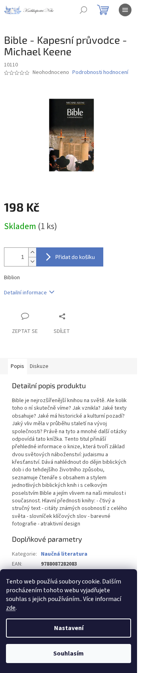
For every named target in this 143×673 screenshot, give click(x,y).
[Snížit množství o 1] (32, 261)
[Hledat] (83, 10)
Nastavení (68, 628)
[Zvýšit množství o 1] (32, 252)
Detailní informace (25, 293)
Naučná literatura (64, 554)
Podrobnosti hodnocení (100, 72)
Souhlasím (68, 653)
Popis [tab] (17, 366)
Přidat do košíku (75, 256)
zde (10, 607)
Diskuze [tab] (39, 366)
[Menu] (125, 10)
